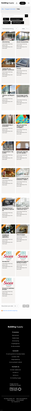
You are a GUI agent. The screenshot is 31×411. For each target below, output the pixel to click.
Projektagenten (15, 343)
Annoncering (15, 340)
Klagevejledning (15, 359)
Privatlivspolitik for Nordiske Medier (15, 354)
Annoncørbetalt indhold (15, 362)
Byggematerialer (10, 9)
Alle (3, 9)
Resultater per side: (7, 306)
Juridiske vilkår (15, 356)
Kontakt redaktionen (15, 369)
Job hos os (15, 375)
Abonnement (15, 335)
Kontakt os (15, 372)
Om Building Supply (15, 378)
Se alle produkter (15, 346)
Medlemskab (15, 338)
